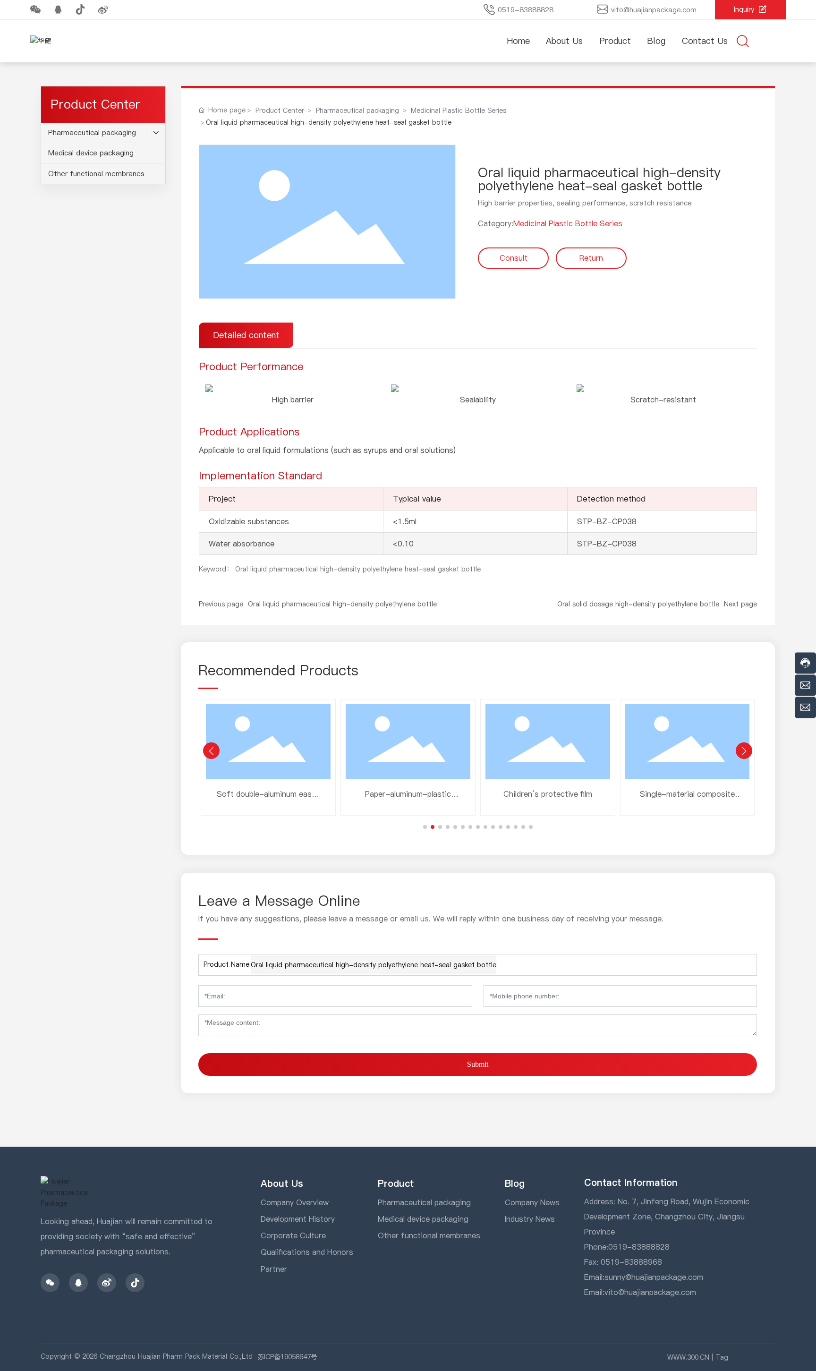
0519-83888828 (525, 10)
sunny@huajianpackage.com (653, 1277)
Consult (513, 258)
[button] (425, 827)
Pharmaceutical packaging (357, 110)
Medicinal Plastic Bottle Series (458, 110)
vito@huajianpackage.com (654, 10)
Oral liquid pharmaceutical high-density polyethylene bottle (342, 604)
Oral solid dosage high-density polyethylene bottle (638, 604)
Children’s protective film (547, 794)
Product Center (279, 110)
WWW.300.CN (688, 1357)
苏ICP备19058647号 (287, 1357)
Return (591, 258)
